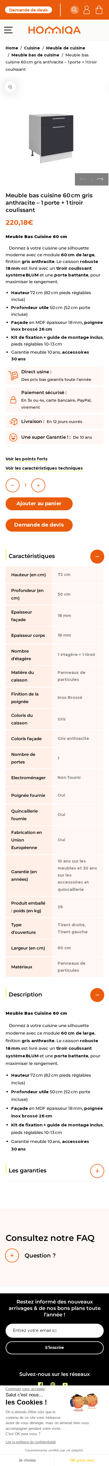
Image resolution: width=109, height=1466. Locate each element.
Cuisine (32, 48)
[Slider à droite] (100, 179)
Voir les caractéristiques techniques (44, 468)
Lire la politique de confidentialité (31, 1442)
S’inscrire (54, 1347)
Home (12, 48)
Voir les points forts (27, 458)
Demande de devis (28, 10)
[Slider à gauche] (83, 179)
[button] (74, 10)
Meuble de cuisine (65, 48)
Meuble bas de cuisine (35, 55)
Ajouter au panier (38, 503)
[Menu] (8, 30)
